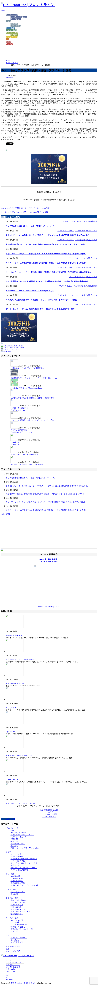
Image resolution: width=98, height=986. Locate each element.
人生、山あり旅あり (19, 900)
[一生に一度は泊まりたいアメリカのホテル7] (14, 406)
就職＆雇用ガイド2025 (15, 683)
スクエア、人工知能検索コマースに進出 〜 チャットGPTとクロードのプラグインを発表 (41, 300)
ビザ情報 (14, 24)
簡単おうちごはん (18, 927)
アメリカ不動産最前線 (19, 870)
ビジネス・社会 (12, 15)
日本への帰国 (16, 26)
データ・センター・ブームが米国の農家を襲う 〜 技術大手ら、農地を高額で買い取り (40, 309)
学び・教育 (10, 28)
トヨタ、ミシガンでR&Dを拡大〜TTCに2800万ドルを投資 (24, 212)
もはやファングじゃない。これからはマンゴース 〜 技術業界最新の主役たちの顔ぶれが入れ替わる (46, 254)
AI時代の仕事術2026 (14, 635)
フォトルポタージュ (19, 909)
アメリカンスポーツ (19, 938)
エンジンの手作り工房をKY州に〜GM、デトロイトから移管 (25, 208)
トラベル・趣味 (12, 33)
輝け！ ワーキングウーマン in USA (24, 848)
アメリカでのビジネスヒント (22, 835)
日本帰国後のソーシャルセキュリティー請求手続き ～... (34, 378)
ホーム (8, 960)
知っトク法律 (16, 854)
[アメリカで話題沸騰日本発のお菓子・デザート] (14, 428)
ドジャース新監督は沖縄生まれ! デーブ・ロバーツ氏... (32, 420)
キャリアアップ (17, 942)
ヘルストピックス (18, 892)
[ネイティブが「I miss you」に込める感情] (14, 462)
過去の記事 (5, 514)
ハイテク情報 (80, 231)
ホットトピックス (13, 951)
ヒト (7, 39)
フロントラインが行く (19, 903)
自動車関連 (10, 77)
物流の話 (14, 841)
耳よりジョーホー (13, 946)
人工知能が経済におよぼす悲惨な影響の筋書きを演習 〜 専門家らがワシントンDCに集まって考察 (45, 244)
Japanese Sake (11, 731)
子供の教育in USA (18, 883)
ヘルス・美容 (11, 30)
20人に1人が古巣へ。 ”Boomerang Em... (26, 388)
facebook (9, 979)
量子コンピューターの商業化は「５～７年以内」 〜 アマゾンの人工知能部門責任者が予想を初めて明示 (47, 235)
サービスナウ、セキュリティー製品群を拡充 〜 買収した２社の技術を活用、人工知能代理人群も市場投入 (48, 272)
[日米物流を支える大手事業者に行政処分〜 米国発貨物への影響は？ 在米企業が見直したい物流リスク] (14, 396)
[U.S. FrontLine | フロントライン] (28, 5)
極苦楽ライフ (16, 865)
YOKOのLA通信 (17, 878)
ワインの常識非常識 (19, 925)
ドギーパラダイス (18, 861)
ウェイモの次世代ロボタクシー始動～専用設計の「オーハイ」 (31, 226)
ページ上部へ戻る (8, 819)
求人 (7, 949)
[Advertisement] (44, 52)
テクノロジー (16, 19)
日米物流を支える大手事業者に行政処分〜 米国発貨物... (33, 398)
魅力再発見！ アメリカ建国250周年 (20, 659)
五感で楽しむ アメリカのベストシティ (21, 804)
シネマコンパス (17, 920)
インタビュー (16, 940)
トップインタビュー (19, 17)
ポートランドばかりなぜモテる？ (24, 863)
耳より (8, 42)
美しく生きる (11, 708)
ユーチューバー (12, 779)
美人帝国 (14, 894)
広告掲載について (13, 965)
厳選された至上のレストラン (22, 929)
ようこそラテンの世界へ (20, 912)
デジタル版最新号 (13, 967)
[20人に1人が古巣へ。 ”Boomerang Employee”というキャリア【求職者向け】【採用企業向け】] (14, 386)
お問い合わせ (11, 969)
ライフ (8, 21)
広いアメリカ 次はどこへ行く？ (24, 868)
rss (7, 975)
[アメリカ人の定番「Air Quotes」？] (14, 452)
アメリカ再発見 (17, 905)
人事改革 (14, 839)
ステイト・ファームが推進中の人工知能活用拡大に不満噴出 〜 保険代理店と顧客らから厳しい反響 (46, 263)
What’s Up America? (18, 832)
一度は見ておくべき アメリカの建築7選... (27, 368)
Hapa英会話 (15, 876)
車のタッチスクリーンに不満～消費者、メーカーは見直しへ (30, 291)
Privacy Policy (11, 971)
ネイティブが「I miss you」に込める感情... (28, 464)
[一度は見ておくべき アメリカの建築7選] (14, 366)
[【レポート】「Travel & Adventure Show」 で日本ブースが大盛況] (14, 440)
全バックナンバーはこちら (49, 607)
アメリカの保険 (17, 856)
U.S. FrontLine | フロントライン (23, 983)
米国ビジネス (81, 221)
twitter (8, 977)
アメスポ (14, 931)
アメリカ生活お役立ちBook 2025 (19, 755)
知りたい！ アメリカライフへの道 (24, 885)
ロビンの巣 (15, 922)
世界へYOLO (16, 907)
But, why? (14, 846)
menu (3, 10)
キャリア (9, 44)
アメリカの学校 (17, 881)
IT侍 (12, 830)
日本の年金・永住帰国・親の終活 (24, 859)
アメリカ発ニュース (67, 221)
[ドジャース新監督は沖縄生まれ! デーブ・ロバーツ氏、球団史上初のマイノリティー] (14, 418)
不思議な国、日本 (18, 844)
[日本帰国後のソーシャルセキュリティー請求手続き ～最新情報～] (14, 376)
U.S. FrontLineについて (15, 962)
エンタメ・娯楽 (12, 37)
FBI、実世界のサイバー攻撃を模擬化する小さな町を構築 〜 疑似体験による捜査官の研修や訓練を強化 (47, 281)
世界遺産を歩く (17, 914)
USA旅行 (14, 35)
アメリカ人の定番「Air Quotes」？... (25, 454)
